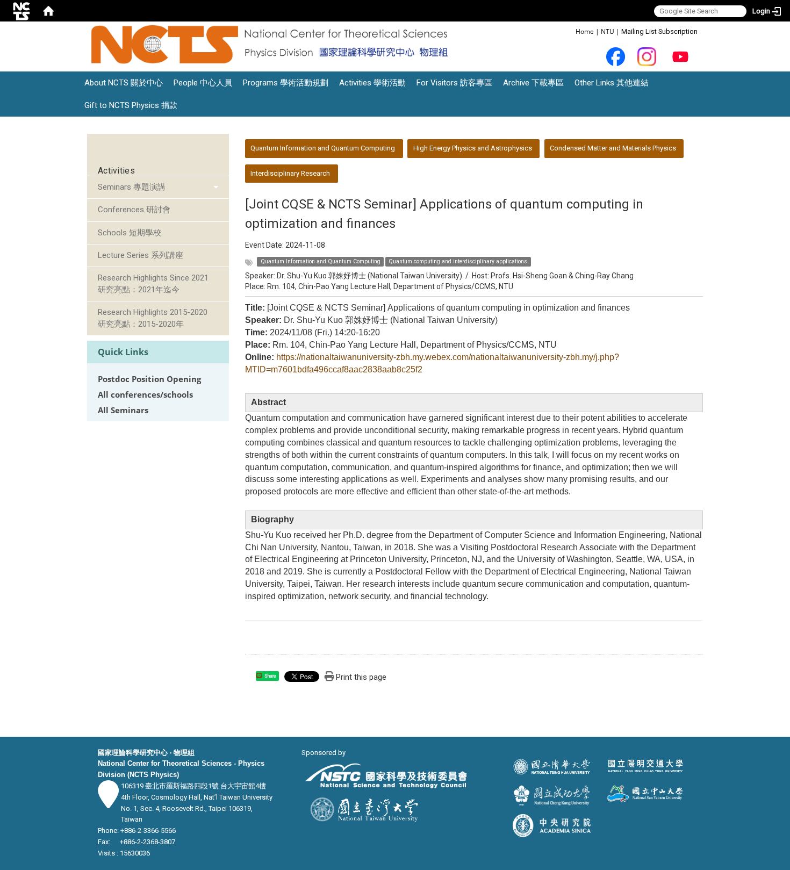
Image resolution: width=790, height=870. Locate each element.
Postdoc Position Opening (149, 379)
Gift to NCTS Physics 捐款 (130, 105)
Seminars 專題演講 (132, 187)
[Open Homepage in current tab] (48, 10)
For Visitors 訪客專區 (454, 83)
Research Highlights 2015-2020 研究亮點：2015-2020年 (152, 317)
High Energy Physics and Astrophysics (472, 148)
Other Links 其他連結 (611, 83)
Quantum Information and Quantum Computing (322, 148)
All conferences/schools (145, 395)
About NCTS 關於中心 (123, 83)
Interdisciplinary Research (290, 173)
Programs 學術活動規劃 (285, 83)
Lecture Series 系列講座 (140, 255)
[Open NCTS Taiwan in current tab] (272, 44)
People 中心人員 (203, 83)
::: (570, 31)
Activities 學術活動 (372, 83)
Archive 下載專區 (533, 83)
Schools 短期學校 (129, 233)
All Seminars (123, 410)
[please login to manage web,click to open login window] (21, 10)
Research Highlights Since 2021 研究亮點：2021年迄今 (153, 283)
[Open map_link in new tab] (108, 803)
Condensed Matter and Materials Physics (613, 148)
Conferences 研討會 (134, 209)
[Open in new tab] (615, 56)
